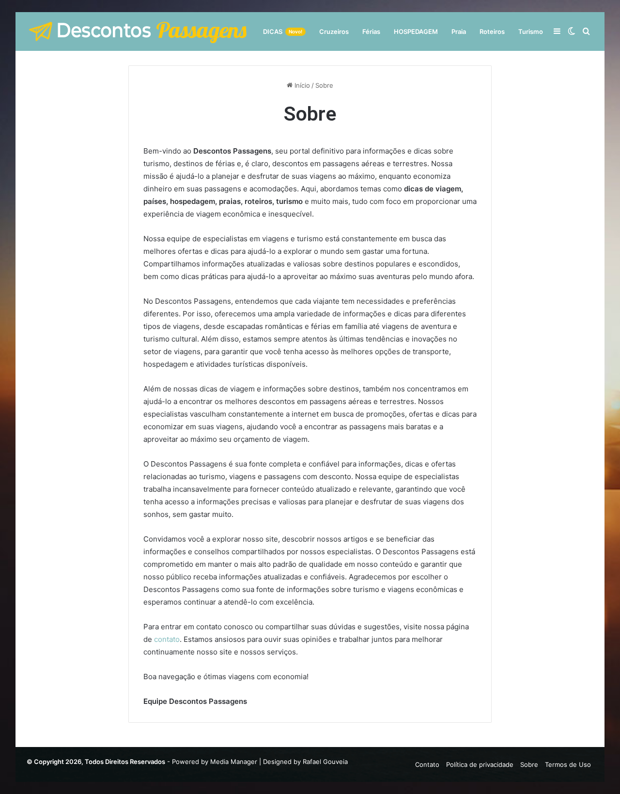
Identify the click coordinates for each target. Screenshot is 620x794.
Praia (458, 31)
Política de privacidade (479, 764)
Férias (371, 31)
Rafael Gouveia (325, 761)
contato (167, 639)
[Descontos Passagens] (138, 31)
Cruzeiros (334, 31)
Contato (427, 764)
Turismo (530, 31)
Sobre (529, 764)
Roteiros (492, 31)
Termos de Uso (568, 764)
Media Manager (233, 761)
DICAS (282, 31)
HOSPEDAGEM (416, 31)
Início (301, 85)
